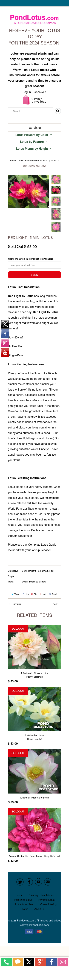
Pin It (36, 594)
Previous (16, 604)
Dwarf (45, 570)
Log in (27, 91)
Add (45, 594)
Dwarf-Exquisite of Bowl (34, 581)
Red (51, 570)
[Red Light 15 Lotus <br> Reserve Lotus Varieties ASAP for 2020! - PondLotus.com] (28, 191)
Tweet (17, 594)
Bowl (24, 570)
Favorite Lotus (46, 899)
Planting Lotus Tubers (41, 895)
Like (27, 594)
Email (55, 594)
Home (19, 895)
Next (55, 604)
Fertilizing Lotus (23, 899)
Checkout (40, 91)
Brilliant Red (34, 570)
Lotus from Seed (24, 904)
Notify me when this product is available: (30, 258)
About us (39, 909)
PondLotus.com (26, 920)
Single (11, 576)
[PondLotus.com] (34, 18)
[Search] (55, 111)
